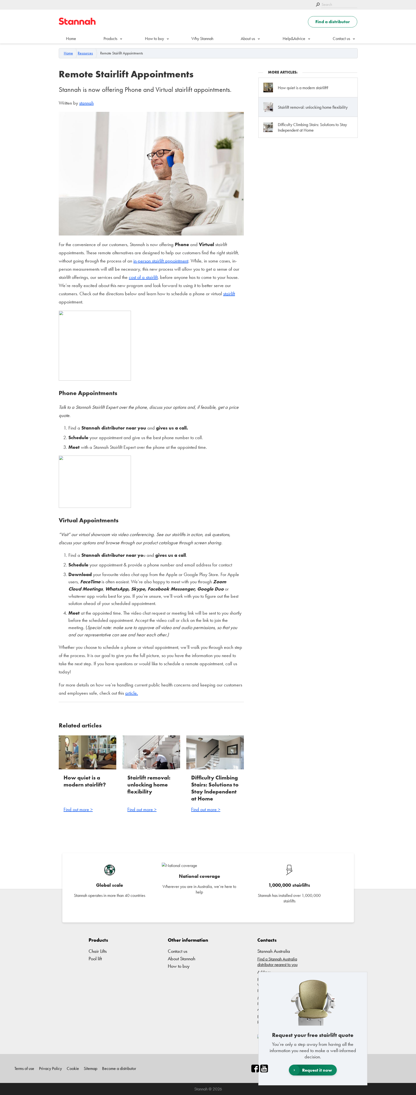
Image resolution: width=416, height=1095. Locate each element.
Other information (188, 940)
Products (110, 38)
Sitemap (90, 1068)
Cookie (73, 1068)
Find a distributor (332, 22)
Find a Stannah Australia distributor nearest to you (277, 961)
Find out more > (78, 809)
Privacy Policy (50, 1068)
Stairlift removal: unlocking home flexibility (148, 784)
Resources (85, 53)
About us (248, 38)
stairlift (229, 293)
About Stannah (181, 958)
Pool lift (95, 958)
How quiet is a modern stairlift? (85, 781)
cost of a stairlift (143, 277)
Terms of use (24, 1068)
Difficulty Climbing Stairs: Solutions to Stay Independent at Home (215, 788)
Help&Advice (294, 38)
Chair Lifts (98, 951)
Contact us (341, 38)
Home (71, 38)
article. (131, 693)
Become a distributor (119, 1068)
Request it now (317, 1070)
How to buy (154, 38)
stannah (86, 103)
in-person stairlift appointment (160, 261)
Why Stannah (202, 38)
